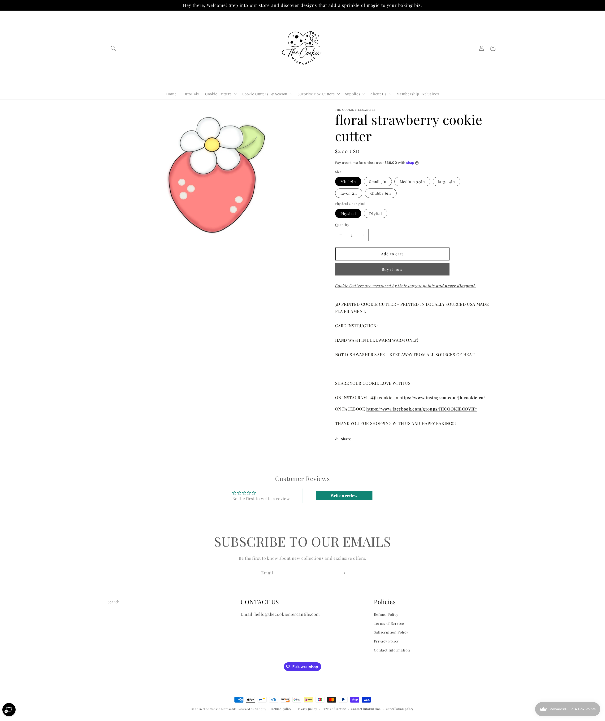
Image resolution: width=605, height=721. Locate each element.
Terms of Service (389, 623)
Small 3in (377, 181)
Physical (348, 213)
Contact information (366, 709)
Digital (375, 213)
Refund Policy (386, 614)
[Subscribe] (343, 573)
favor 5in (349, 193)
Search (114, 601)
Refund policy (281, 709)
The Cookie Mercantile (220, 709)
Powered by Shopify (252, 709)
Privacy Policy (386, 640)
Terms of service (334, 709)
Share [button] (346, 438)
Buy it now (392, 268)
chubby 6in (380, 193)
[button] (113, 48)
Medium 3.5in (412, 181)
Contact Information (392, 649)
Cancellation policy (400, 709)
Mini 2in (348, 181)
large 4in (446, 181)
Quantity (342, 224)
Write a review (344, 495)
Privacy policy (307, 709)
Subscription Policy (391, 632)
